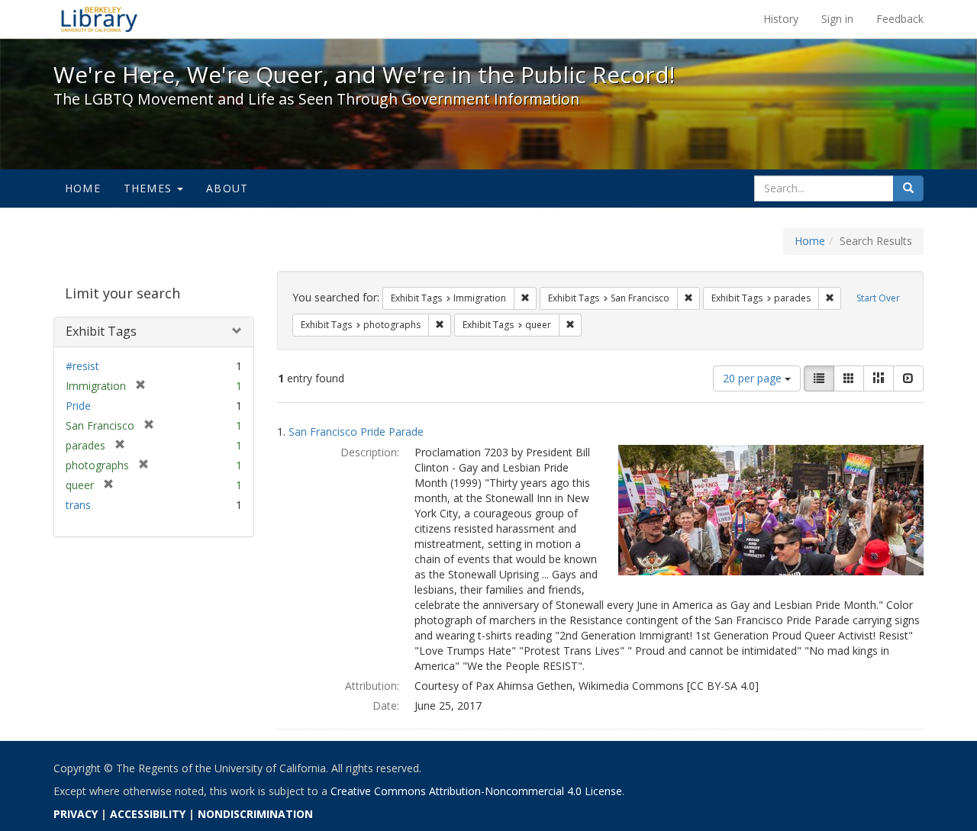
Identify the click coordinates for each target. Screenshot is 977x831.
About (227, 188)
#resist (82, 366)
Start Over (878, 297)
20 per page (754, 378)
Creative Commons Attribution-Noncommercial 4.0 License (476, 791)
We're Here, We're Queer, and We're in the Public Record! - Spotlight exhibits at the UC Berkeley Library (99, 19)
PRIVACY (75, 814)
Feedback (900, 18)
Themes (150, 188)
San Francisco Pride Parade (356, 431)
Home (83, 188)
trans (78, 505)
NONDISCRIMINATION (255, 814)
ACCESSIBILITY (147, 814)
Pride (78, 405)
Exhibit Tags (101, 331)
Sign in (837, 18)
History (780, 18)
